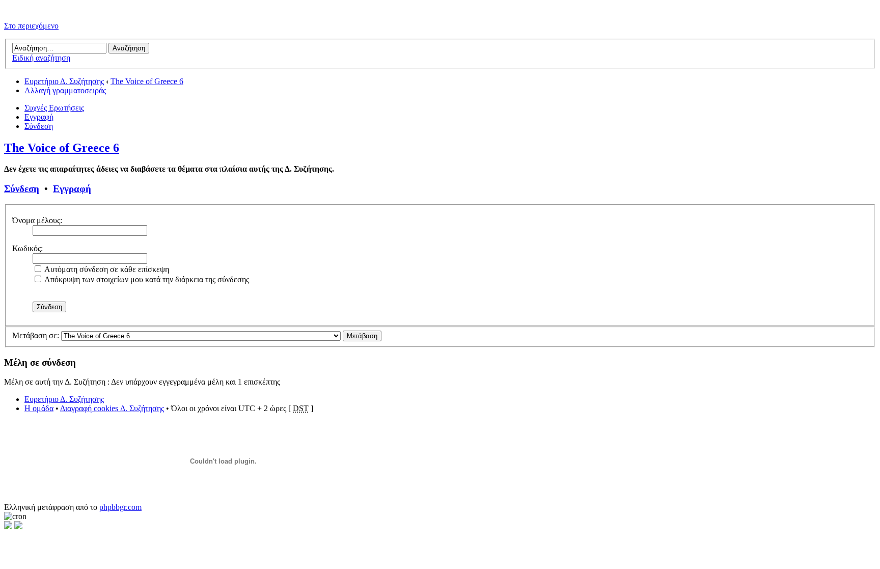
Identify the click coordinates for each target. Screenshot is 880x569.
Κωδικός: (27, 248)
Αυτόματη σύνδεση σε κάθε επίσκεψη (106, 269)
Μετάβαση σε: (35, 335)
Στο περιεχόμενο (31, 25)
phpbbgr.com (120, 507)
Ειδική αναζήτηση (41, 57)
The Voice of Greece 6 (147, 81)
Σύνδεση (38, 126)
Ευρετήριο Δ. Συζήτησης (64, 81)
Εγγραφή (38, 117)
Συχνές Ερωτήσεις (54, 107)
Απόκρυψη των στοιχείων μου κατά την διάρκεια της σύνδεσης (146, 279)
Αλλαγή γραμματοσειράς (65, 90)
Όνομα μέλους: (37, 220)
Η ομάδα (38, 408)
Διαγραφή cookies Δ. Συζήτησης (112, 408)
